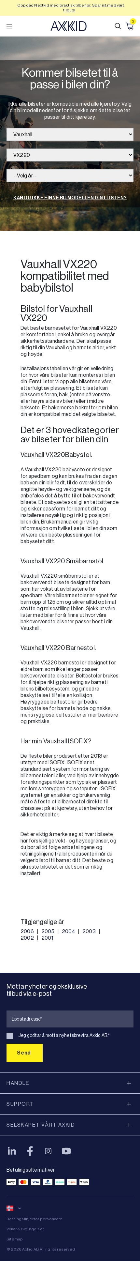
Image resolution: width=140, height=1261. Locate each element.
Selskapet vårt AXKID (41, 1125)
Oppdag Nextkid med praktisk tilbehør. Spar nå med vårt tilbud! (70, 7)
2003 (89, 931)
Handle (18, 1083)
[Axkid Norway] (68, 26)
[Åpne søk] (118, 26)
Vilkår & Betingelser (25, 1229)
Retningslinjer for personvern (35, 1219)
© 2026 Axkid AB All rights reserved (41, 1249)
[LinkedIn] (12, 1151)
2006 (27, 931)
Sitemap (15, 1239)
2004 (68, 931)
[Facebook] (30, 1151)
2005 (47, 931)
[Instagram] (48, 1151)
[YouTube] (66, 1151)
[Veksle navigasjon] (9, 26)
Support (20, 1104)
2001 (47, 938)
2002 (27, 938)
